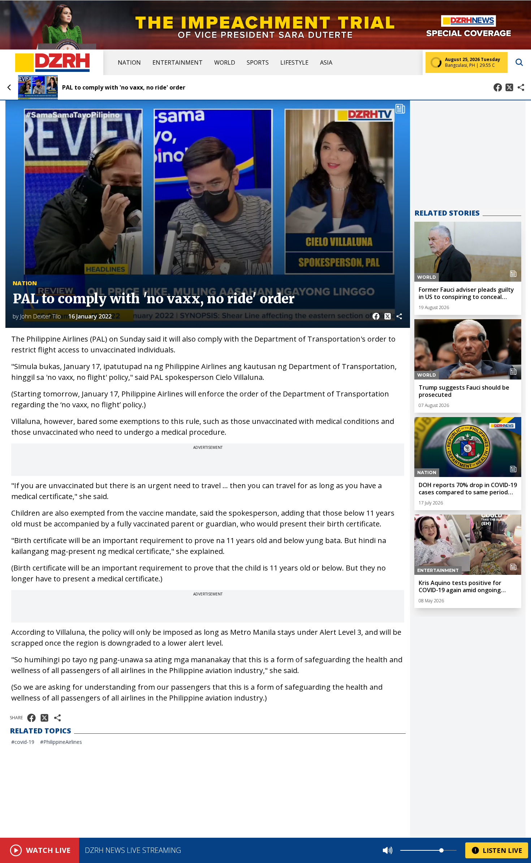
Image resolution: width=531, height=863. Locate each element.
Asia (326, 62)
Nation (129, 62)
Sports (258, 62)
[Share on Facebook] (497, 87)
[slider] (441, 850)
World (224, 62)
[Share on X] (509, 87)
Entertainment (177, 62)
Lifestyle (294, 62)
